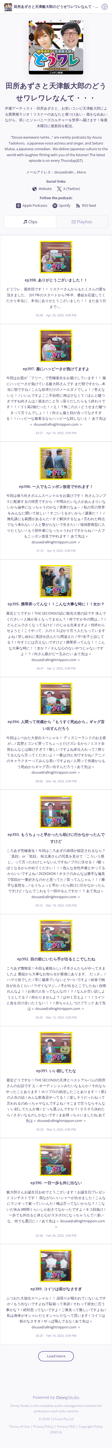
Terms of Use (19, 1426)
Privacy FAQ (66, 1426)
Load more (56, 1356)
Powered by (44, 1397)
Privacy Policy (43, 1426)
